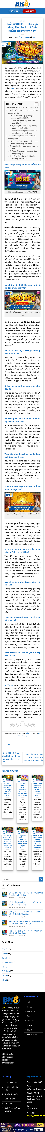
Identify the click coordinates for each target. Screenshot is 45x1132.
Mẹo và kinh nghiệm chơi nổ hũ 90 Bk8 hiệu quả (22, 137)
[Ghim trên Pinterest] (29, 725)
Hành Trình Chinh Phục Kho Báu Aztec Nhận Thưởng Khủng (37, 789)
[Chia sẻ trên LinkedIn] (33, 725)
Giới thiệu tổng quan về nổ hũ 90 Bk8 (22, 107)
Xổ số (4, 980)
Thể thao (6, 971)
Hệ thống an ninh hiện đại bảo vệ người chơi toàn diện (24, 127)
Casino (5, 953)
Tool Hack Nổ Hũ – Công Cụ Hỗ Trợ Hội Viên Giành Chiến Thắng (22, 841)
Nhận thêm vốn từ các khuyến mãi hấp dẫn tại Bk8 (23, 157)
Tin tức (5, 975)
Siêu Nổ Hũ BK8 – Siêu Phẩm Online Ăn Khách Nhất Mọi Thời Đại (37, 841)
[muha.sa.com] (22, 4)
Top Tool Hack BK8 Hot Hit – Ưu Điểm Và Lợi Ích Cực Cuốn (25, 932)
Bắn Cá (5, 949)
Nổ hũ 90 (8, 685)
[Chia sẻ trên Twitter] (20, 725)
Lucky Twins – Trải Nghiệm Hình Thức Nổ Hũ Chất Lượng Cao (22, 789)
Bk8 (12, 88)
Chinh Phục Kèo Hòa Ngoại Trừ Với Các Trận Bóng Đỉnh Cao (26, 894)
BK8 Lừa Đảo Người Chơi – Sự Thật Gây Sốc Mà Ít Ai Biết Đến (33, 757)
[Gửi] (41, 879)
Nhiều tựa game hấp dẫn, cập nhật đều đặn (23, 122)
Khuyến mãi (7, 962)
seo (34, 37)
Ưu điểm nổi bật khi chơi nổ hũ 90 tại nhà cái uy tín (23, 111)
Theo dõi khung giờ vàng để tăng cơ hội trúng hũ (24, 152)
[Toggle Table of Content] (35, 104)
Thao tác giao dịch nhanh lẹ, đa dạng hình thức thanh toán (24, 132)
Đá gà (4, 958)
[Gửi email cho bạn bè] (25, 725)
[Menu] (3, 4)
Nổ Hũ (22, 21)
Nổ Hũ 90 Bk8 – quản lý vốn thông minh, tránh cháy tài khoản (24, 142)
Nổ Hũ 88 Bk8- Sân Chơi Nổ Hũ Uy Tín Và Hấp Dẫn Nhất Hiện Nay (7, 789)
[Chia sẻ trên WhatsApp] (12, 725)
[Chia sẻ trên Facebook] (16, 725)
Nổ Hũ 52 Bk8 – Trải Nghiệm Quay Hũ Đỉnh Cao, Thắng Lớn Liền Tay (7, 841)
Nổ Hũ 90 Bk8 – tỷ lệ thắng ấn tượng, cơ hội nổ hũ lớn (22, 117)
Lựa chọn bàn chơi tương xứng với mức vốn (25, 147)
